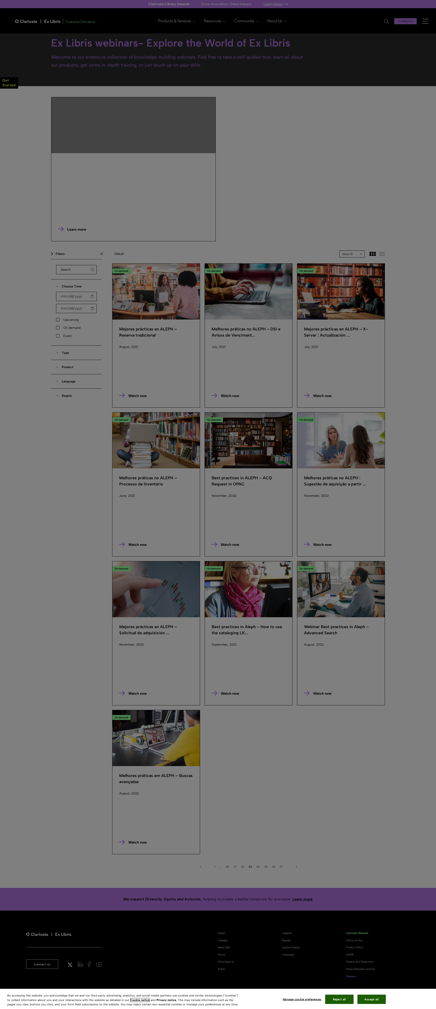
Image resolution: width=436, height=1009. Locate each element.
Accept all (371, 999)
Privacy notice (166, 1000)
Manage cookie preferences (302, 999)
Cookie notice (140, 1000)
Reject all (339, 999)
